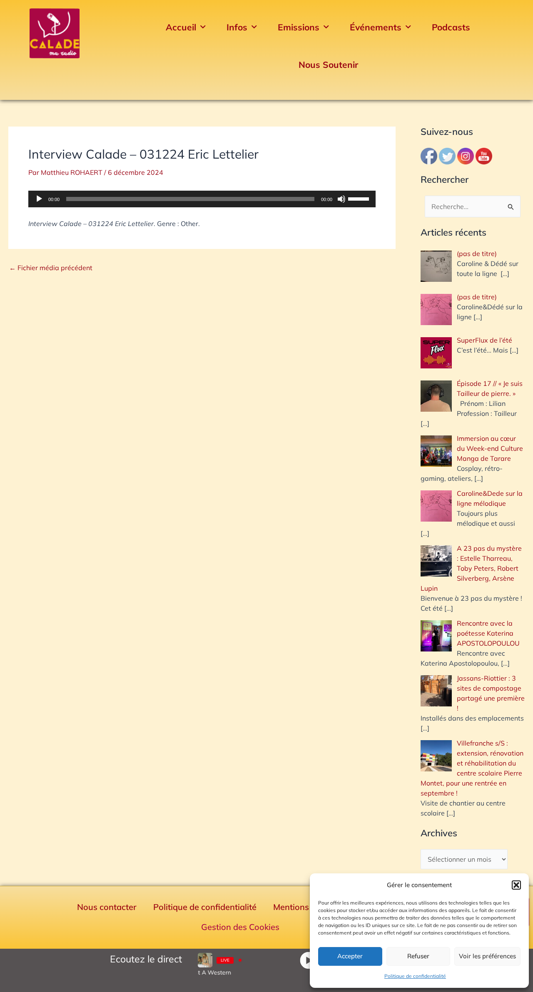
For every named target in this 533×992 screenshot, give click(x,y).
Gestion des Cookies (240, 927)
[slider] (359, 198)
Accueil (181, 27)
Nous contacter (107, 907)
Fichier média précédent (50, 267)
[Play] (308, 960)
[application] (202, 199)
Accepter (350, 956)
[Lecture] (39, 199)
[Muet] (341, 199)
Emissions (298, 27)
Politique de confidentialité (415, 976)
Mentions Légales (307, 907)
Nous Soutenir (328, 64)
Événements (375, 27)
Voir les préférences (487, 956)
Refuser (418, 956)
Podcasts (451, 27)
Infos (237, 27)
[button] (516, 885)
